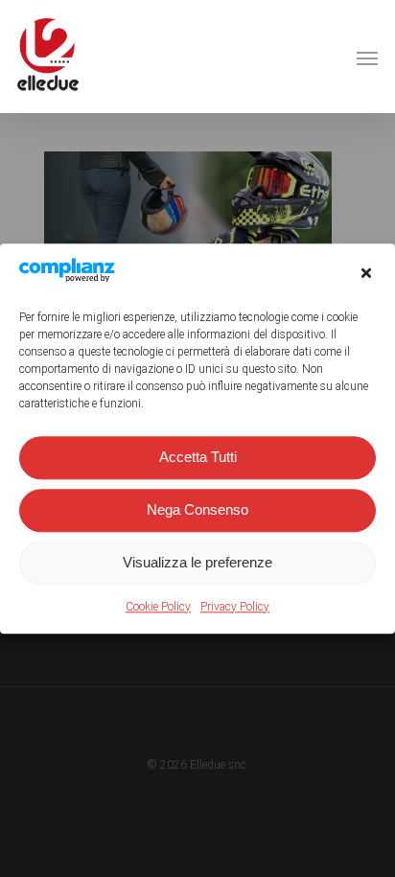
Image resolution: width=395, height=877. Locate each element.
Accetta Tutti (198, 458)
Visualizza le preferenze (197, 563)
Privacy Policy (234, 606)
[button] (366, 273)
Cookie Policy (158, 606)
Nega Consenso (197, 510)
